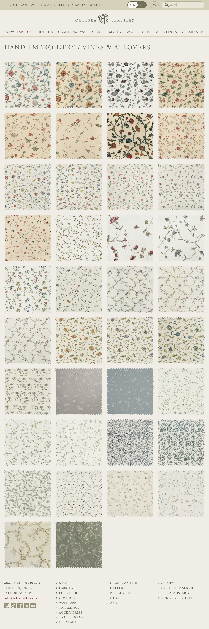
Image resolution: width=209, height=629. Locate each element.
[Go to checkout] (154, 4)
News (46, 5)
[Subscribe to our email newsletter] (33, 605)
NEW (10, 32)
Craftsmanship (87, 5)
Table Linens (166, 32)
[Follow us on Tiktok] (13, 605)
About (12, 5)
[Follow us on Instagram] (6, 605)
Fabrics (24, 32)
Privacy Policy (175, 593)
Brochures (121, 593)
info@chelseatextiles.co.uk (20, 598)
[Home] (104, 20)
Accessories (139, 32)
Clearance (192, 32)
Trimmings (113, 32)
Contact (29, 5)
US (142, 5)
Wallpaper (90, 32)
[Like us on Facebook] (20, 605)
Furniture (45, 32)
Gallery (62, 5)
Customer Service (179, 588)
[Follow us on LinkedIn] (26, 605)
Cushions (67, 32)
